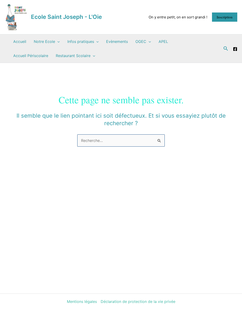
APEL (163, 41)
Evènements (117, 41)
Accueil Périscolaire (30, 55)
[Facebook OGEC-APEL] (235, 49)
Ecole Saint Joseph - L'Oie (66, 16)
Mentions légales (82, 301)
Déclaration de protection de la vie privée (138, 301)
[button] (224, 17)
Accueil (19, 41)
